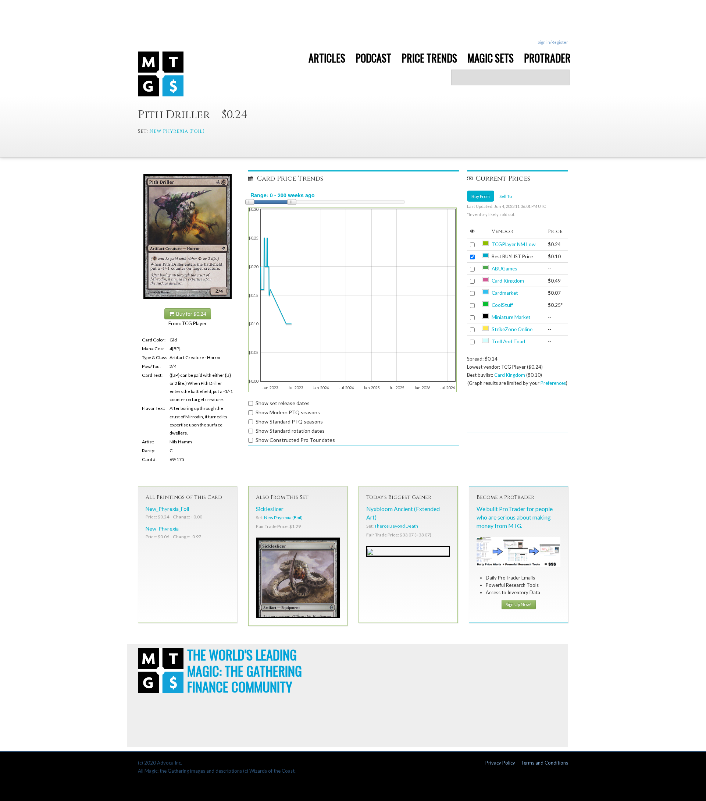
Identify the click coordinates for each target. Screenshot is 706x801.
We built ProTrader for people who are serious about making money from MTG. (515, 517)
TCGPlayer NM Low (513, 244)
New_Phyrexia (162, 528)
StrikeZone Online (512, 329)
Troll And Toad (508, 341)
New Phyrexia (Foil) (176, 131)
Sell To (505, 196)
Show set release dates (283, 403)
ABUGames (504, 269)
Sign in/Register (553, 42)
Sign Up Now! (519, 604)
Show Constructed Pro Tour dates (295, 440)
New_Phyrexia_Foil (167, 509)
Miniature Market (511, 317)
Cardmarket (505, 293)
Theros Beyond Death (396, 526)
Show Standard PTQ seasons (289, 421)
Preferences (553, 383)
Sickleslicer (270, 509)
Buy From (480, 196)
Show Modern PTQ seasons (288, 412)
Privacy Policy (500, 763)
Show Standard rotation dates (290, 431)
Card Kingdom (508, 281)
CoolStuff (502, 305)
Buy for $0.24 (190, 314)
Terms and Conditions (544, 763)
